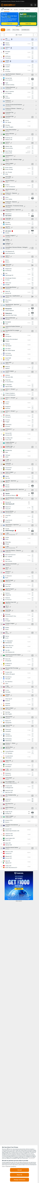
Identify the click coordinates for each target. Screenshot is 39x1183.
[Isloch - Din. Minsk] (19, 121)
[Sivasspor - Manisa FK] (19, 774)
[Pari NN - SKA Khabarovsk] (19, 651)
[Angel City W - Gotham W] (19, 812)
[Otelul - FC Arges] (19, 620)
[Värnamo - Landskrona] (19, 735)
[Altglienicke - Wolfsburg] (19, 269)
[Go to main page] (9, 5)
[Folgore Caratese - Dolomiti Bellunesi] (19, 394)
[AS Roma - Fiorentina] (19, 57)
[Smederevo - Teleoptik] (19, 677)
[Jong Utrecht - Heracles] (19, 521)
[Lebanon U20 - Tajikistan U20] (19, 834)
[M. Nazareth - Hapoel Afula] (19, 385)
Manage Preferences (19, 1179)
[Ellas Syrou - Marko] (19, 301)
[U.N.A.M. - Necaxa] (19, 485)
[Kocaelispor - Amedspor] (19, 765)
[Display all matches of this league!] (36, 101)
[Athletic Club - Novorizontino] (19, 147)
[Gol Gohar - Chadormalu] (19, 354)
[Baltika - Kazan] (19, 628)
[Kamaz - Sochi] (19, 637)
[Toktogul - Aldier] (19, 456)
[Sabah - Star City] (19, 477)
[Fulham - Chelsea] (19, 43)
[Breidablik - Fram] (19, 323)
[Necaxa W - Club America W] (19, 503)
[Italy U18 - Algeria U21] (19, 862)
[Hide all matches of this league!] (36, 39)
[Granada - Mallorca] (19, 704)
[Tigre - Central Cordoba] (19, 83)
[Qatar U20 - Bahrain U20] (19, 844)
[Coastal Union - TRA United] (19, 757)
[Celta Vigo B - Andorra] (19, 699)
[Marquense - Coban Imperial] (19, 309)
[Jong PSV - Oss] (19, 516)
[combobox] (19, 34)
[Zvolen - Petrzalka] (19, 691)
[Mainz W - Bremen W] (19, 292)
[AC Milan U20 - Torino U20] (19, 438)
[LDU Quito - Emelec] (19, 232)
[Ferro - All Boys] (19, 97)
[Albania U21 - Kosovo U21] (19, 857)
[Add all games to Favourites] (1, 39)
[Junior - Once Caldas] (19, 198)
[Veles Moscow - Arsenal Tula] (19, 646)
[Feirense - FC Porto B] (19, 598)
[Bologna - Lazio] (19, 52)
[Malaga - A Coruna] (19, 70)
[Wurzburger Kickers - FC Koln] (19, 279)
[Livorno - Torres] (19, 402)
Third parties (31, 1158)
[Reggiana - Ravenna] (19, 407)
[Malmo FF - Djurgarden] (19, 721)
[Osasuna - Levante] (19, 65)
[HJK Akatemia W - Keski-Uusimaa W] (19, 252)
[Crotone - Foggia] (19, 420)
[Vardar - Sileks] (19, 538)
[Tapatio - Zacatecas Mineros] (19, 494)
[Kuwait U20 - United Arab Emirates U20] (19, 829)
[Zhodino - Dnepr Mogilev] (19, 126)
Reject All (19, 1174)
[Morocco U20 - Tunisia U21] (19, 852)
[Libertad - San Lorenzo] (19, 560)
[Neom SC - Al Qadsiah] (19, 659)
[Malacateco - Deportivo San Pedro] (19, 314)
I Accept (19, 1170)
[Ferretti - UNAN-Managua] (19, 529)
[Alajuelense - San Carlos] (19, 214)
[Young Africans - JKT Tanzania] (19, 752)
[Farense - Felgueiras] (19, 594)
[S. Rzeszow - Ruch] (19, 576)
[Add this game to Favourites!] (1, 43)
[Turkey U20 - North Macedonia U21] (19, 866)
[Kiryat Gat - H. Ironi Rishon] (19, 380)
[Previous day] (2, 34)
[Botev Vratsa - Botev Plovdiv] (19, 168)
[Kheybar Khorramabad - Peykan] (19, 340)
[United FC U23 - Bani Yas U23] (19, 791)
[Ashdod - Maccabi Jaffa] (19, 376)
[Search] (31, 5)
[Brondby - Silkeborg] (19, 223)
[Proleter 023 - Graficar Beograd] (19, 673)
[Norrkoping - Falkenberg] (19, 739)
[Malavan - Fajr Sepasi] (19, 344)
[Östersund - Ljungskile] (19, 730)
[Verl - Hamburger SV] (19, 274)
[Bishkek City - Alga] (19, 451)
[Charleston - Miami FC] (19, 800)
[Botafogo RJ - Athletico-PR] (19, 138)
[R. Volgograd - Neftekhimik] (19, 641)
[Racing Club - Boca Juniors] (19, 79)
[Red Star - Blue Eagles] (19, 713)
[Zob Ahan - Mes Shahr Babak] (19, 349)
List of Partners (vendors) (9, 1166)
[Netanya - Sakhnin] (19, 367)
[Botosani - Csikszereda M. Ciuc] (19, 615)
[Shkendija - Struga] (19, 543)
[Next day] (35, 34)
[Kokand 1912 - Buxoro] (19, 821)
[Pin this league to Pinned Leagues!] (22, 74)
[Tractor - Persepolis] (19, 335)
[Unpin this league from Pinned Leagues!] (11, 39)
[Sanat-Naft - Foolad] (19, 359)
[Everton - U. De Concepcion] (19, 185)
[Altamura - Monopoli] (19, 416)
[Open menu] (35, 5)
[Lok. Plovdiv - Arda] (19, 173)
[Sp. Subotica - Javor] (19, 682)
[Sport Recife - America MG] (19, 152)
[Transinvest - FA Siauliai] (19, 468)
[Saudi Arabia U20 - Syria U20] (19, 839)
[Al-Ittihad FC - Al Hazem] (19, 664)
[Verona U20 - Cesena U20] (19, 434)
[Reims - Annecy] (19, 261)
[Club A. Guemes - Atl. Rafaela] (19, 92)
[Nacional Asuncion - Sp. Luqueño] (19, 555)
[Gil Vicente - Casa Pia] (19, 585)
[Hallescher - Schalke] (19, 283)
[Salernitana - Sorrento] (19, 425)
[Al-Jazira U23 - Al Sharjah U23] (19, 786)
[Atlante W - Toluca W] (19, 507)
